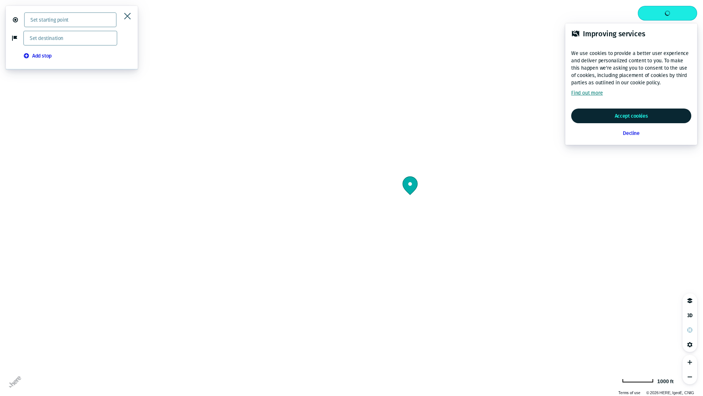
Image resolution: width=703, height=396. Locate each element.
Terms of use (629, 392)
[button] (18, 19)
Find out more (587, 93)
